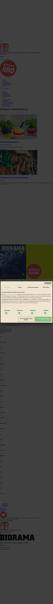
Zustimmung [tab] (7, 287)
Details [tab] (20, 287)
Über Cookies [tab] (46, 287)
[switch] (20, 313)
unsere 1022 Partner (11, 294)
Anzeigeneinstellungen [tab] (33, 287)
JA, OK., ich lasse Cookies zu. (43, 319)
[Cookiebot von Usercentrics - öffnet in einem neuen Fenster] (45, 283)
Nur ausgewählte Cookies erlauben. (26, 319)
